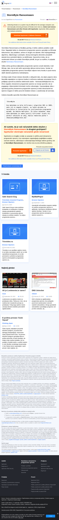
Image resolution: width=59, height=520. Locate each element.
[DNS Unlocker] (44, 280)
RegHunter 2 (5, 466)
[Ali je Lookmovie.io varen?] (14, 280)
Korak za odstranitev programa (14, 498)
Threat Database (6, 8)
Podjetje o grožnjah (26, 465)
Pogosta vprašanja (16, 380)
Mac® (39, 39)
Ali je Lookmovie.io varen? (14, 290)
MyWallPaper (37, 197)
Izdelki (4, 461)
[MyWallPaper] (44, 186)
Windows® (33, 39)
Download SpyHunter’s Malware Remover (27, 35)
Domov (3, 498)
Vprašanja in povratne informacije (10, 484)
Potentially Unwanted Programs (12, 200)
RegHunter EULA (35, 482)
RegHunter (43, 470)
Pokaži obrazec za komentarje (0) (12, 166)
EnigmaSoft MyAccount (46, 422)
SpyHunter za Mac (45, 466)
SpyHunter (4, 464)
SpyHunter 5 (44, 464)
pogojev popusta (41, 439)
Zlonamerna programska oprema (29, 468)
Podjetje (4, 477)
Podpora (43, 461)
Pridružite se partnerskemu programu (11, 482)
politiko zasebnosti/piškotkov (26, 393)
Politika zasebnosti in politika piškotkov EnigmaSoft (43, 484)
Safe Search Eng (9, 197)
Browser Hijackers (8, 202)
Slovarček (23, 472)
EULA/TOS (16, 393)
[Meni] (55, 3)
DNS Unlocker (38, 290)
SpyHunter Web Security (7, 468)
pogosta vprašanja (32, 451)
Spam (11, 323)
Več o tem (20, 517)
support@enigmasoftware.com (8, 422)
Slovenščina (52, 3)
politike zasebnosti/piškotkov (30, 439)
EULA (34, 42)
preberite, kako (5, 395)
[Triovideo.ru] (14, 231)
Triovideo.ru (7, 241)
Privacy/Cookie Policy (44, 42)
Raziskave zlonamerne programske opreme (28, 461)
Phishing (5, 323)
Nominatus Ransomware (14, 62)
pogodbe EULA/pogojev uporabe (16, 439)
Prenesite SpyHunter (20, 151)
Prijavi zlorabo (5, 487)
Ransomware (16, 8)
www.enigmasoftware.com (16, 413)
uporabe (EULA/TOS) (42, 449)
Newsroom (4, 480)
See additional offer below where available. (20, 42)
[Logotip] (6, 3)
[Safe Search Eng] (14, 186)
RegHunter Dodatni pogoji (14, 499)
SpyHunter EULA (35, 480)
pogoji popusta (37, 393)
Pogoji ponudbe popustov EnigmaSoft (40, 489)
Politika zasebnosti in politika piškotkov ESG (41, 487)
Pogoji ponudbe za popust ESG (38, 491)
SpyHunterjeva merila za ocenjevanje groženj (33, 498)
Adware (34, 294)
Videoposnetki (24, 470)
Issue (4, 294)
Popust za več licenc (42, 150)
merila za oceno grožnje (43, 451)
